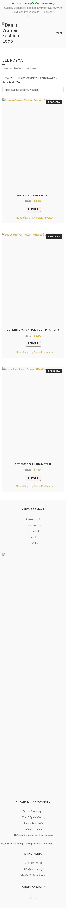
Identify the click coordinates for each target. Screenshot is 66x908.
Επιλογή (33, 209)
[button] (33, 218)
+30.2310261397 (33, 863)
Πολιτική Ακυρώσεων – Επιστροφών (33, 835)
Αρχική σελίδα (33, 519)
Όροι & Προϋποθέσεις (33, 817)
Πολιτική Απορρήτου (33, 811)
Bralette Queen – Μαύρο (33, 195)
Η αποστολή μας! (33, 525)
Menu (59, 33)
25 (10, 82)
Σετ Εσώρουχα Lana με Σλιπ (33, 464)
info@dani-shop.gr (33, 869)
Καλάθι (33, 537)
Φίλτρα (9, 78)
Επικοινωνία (33, 531)
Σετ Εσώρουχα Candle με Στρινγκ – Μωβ (33, 329)
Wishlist (35, 543)
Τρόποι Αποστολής (34, 823)
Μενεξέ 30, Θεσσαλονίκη (33, 875)
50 (13, 82)
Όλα (17, 82)
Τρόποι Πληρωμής (33, 829)
